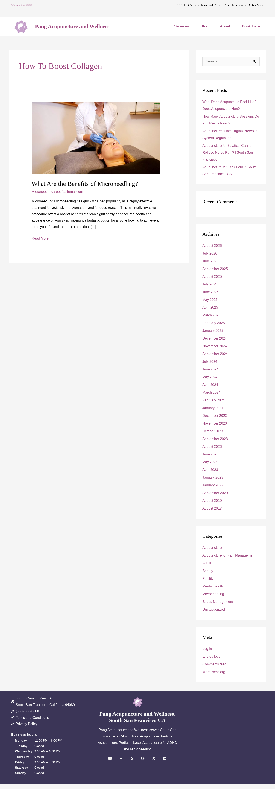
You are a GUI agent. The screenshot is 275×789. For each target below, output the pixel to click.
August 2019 (212, 500)
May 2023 (209, 462)
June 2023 (210, 454)
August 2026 (212, 245)
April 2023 (210, 470)
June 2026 (210, 261)
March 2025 (211, 315)
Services (181, 26)
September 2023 (215, 439)
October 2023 (212, 431)
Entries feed (211, 656)
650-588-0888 (21, 5)
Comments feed (214, 664)
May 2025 (209, 300)
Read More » (41, 237)
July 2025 (209, 284)
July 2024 (209, 361)
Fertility (208, 578)
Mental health (212, 586)
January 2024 (212, 408)
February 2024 (213, 400)
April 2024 (210, 385)
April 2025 (210, 307)
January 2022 (212, 485)
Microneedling (42, 191)
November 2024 (214, 346)
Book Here (251, 26)
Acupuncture (212, 547)
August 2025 (212, 276)
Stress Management (217, 602)
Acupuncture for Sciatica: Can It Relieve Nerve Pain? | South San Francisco (227, 152)
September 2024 (215, 354)
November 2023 (214, 423)
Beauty (207, 571)
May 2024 (209, 377)
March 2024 (211, 392)
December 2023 (214, 415)
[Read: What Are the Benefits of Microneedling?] (96, 138)
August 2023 (212, 446)
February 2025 (213, 323)
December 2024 (214, 338)
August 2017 (212, 508)
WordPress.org (213, 672)
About (225, 26)
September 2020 (215, 493)
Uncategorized (213, 609)
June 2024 (210, 369)
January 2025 (212, 330)
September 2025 (215, 269)
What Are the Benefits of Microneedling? (85, 183)
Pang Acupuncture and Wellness (72, 26)
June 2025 (210, 292)
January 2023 (212, 477)
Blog (204, 26)
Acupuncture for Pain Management (228, 555)
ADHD (207, 563)
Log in (207, 649)
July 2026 (209, 253)
